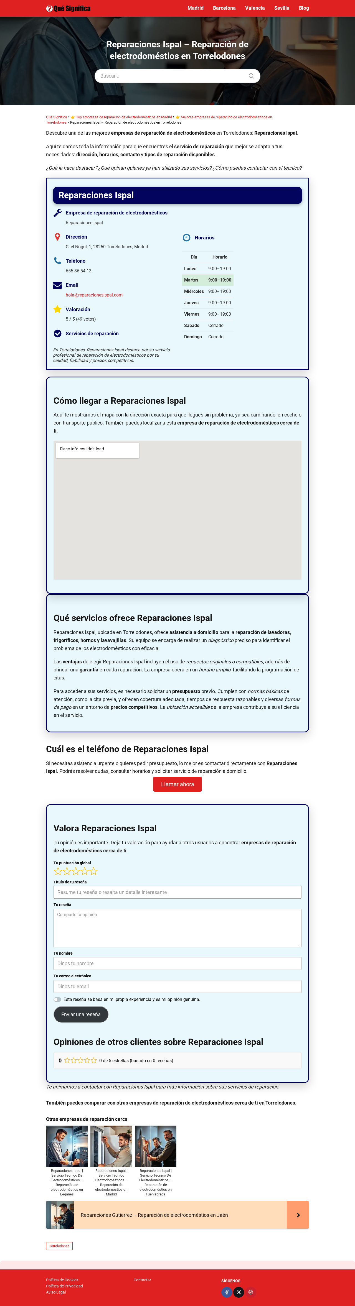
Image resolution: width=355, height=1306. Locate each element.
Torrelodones (59, 1246)
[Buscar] (249, 74)
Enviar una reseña (81, 1014)
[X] (238, 1292)
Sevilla (282, 8)
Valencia (255, 8)
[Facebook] (226, 1292)
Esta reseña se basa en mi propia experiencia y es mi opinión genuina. (132, 999)
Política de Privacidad (64, 1286)
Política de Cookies (62, 1280)
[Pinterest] (250, 1292)
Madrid (195, 8)
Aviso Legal (56, 1292)
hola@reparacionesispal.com (94, 295)
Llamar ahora (177, 784)
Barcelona (224, 8)
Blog (304, 8)
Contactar (142, 1280)
